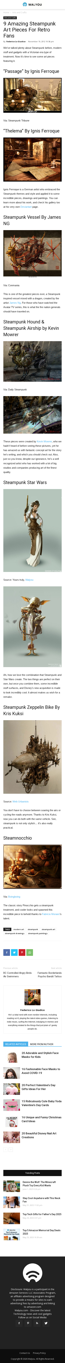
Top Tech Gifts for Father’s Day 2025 (42, 1214)
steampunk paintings (38, 933)
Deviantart (26, 206)
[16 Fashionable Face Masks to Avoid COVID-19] (11, 1073)
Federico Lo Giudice (16, 41)
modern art (19, 929)
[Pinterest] (28, 1323)
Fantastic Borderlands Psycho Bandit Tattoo (50, 974)
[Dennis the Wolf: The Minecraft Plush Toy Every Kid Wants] (11, 1186)
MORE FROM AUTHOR (41, 1044)
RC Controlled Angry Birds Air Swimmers (17, 974)
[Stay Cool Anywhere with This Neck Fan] (11, 1202)
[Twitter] (46, 1323)
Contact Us (25, 1353)
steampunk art (48, 929)
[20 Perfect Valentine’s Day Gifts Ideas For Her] (11, 1089)
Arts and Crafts (19, 12)
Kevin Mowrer (44, 441)
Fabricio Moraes (51, 914)
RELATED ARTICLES (15, 1044)
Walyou (29, 579)
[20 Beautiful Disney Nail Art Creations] (11, 1137)
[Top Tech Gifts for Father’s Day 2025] (11, 1218)
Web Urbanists (20, 801)
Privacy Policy (39, 1353)
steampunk (33, 929)
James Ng (15, 302)
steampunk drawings (14, 933)
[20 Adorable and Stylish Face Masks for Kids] (11, 1057)
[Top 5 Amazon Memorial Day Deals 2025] (11, 1234)
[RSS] (37, 1323)
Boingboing (14, 896)
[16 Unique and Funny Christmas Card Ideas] (11, 1121)
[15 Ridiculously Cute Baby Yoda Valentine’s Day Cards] (11, 1105)
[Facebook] (19, 1323)
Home (6, 12)
